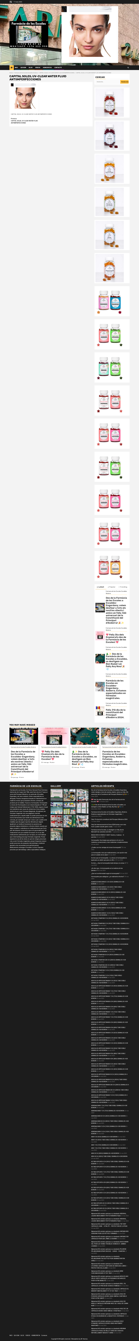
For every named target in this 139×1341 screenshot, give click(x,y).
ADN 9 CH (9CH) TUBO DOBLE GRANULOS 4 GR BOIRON (108, 1140)
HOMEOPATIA (47, 67)
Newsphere (75, 1339)
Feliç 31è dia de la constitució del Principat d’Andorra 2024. (115, 713)
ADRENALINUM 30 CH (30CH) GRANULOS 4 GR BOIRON (108, 1116)
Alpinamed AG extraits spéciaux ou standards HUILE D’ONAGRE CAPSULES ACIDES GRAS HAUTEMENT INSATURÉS (107, 1323)
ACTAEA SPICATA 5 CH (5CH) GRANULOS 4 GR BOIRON (108, 1193)
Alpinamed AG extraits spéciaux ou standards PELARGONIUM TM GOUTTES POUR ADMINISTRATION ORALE (108, 1259)
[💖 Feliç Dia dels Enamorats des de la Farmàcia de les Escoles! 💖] (100, 635)
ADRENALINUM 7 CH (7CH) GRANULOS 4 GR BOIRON (107, 1111)
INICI (16, 67)
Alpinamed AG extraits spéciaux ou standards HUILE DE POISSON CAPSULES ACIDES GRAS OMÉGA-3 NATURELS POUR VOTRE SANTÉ (109, 1296)
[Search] (128, 68)
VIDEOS (37, 67)
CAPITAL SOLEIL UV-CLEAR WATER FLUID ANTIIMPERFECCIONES (24, 121)
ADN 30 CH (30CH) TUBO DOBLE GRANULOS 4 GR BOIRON (109, 1156)
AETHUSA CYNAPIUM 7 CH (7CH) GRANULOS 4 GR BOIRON (109, 934)
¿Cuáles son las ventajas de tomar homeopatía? (106, 847)
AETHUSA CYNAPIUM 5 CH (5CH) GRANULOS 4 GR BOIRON (109, 944)
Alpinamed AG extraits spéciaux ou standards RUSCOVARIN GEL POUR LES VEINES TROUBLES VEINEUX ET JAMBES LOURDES (109, 1244)
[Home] (12, 67)
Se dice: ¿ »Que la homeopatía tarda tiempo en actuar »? (108, 863)
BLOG (30, 67)
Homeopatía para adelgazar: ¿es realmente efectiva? (107, 876)
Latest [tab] (101, 587)
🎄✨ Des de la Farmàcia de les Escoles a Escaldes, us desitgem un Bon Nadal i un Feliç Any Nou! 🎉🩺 (117, 661)
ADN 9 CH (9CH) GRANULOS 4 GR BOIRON (104, 1137)
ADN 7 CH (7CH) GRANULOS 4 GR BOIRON (104, 1145)
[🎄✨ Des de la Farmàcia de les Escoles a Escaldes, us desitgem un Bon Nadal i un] (100, 658)
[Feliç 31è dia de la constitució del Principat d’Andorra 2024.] (100, 711)
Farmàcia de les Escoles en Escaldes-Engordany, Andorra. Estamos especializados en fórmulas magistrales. (116, 689)
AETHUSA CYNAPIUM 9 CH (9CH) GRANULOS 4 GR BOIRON (109, 918)
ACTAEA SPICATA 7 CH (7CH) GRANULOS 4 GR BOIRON (108, 1177)
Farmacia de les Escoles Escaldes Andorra (116, 592)
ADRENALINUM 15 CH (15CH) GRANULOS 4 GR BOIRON (108, 1126)
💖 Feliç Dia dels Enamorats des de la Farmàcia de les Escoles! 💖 (116, 638)
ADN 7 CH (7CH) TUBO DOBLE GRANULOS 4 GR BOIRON (108, 1148)
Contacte (58, 67)
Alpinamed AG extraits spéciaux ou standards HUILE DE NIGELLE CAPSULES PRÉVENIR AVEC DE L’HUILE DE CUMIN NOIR (109, 1303)
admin (22, 777)
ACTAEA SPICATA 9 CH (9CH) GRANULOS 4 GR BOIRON (108, 1167)
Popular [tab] (112, 587)
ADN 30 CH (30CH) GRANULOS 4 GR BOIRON (105, 1153)
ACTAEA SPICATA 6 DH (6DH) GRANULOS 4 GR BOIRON (108, 1182)
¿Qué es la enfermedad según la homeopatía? (105, 873)
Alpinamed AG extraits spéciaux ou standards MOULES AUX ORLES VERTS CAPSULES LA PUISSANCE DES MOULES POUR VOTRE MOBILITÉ (109, 1278)
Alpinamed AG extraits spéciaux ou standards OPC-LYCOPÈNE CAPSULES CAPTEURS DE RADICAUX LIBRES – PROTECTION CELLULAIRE (109, 1266)
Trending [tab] (123, 587)
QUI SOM (23, 67)
